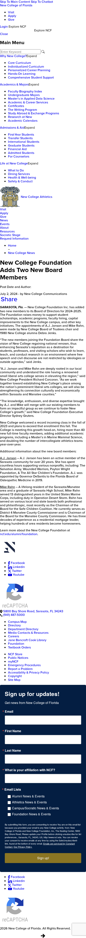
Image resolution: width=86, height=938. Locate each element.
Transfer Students (20, 138)
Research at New (20, 117)
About (4, 227)
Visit (11, 12)
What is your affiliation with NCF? (30, 770)
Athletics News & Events (29, 802)
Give (11, 19)
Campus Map (17, 621)
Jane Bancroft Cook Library (27, 640)
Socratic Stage (10, 235)
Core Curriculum (19, 62)
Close (4, 34)
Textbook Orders (19, 647)
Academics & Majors (14, 84)
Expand (31, 56)
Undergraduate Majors (24, 95)
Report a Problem (20, 669)
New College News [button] (21, 253)
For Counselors (18, 156)
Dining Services (19, 174)
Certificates (16, 106)
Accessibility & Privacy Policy (28, 672)
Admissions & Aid (12, 127)
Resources (7, 231)
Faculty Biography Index (25, 91)
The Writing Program (22, 109)
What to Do (16, 170)
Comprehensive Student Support (31, 77)
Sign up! (43, 858)
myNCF (13, 661)
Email (9, 711)
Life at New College (14, 163)
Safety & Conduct (20, 181)
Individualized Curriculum (26, 66)
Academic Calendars (22, 120)
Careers (13, 636)
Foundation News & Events (31, 814)
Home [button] (12, 245)
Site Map (14, 679)
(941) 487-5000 (14, 614)
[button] (43, 548)
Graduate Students (21, 145)
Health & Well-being (22, 177)
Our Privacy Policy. (23, 846)
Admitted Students (21, 153)
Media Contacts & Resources (28, 632)
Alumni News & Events (28, 796)
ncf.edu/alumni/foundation (18, 534)
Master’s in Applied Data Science (31, 98)
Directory (14, 625)
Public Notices (18, 657)
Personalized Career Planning (29, 70)
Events (4, 224)
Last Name (13, 750)
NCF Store (15, 654)
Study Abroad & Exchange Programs (33, 113)
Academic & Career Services (28, 102)
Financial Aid (17, 149)
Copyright (15, 676)
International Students (23, 141)
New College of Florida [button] (16, 5)
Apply (12, 16)
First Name (13, 731)
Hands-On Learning (21, 73)
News (4, 220)
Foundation (16, 643)
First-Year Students (21, 134)
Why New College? (13, 56)
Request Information (14, 238)
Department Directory (23, 629)
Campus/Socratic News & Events (35, 808)
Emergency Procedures (24, 665)
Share (9, 299)
